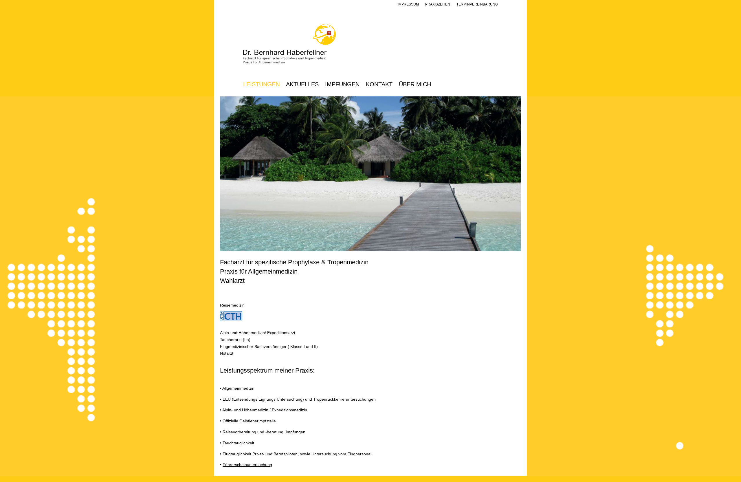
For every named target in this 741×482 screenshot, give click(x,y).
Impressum (408, 4)
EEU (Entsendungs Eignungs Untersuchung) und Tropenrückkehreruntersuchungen (299, 399)
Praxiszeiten (437, 4)
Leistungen (261, 84)
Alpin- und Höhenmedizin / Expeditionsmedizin (264, 410)
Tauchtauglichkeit (238, 443)
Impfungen (342, 84)
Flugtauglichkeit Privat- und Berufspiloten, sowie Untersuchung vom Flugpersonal (297, 454)
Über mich (415, 84)
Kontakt (379, 84)
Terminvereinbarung (477, 4)
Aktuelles (302, 84)
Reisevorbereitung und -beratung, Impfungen (264, 432)
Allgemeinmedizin (238, 388)
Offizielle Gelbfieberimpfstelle (249, 421)
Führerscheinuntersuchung (247, 464)
